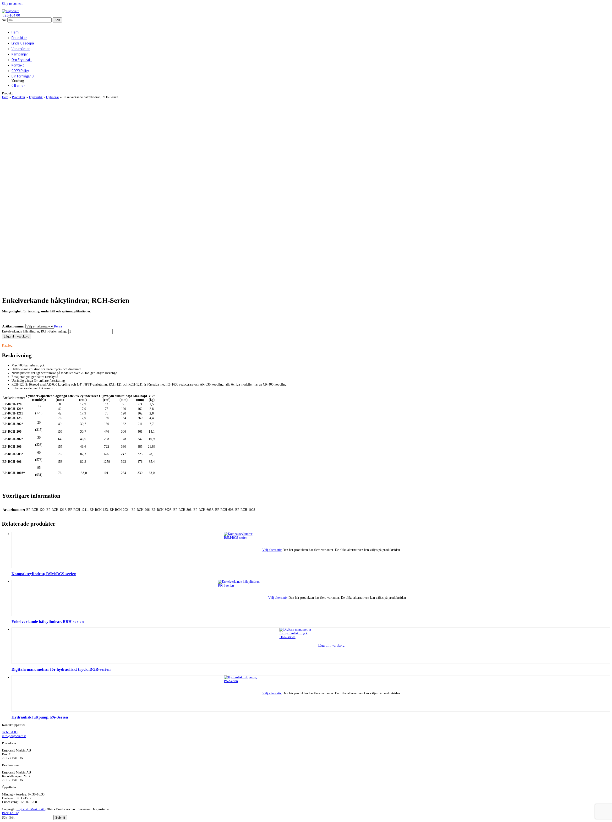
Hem (5, 97)
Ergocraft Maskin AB (30, 809)
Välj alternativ (272, 550)
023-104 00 (11, 15)
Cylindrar (52, 97)
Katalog (7, 345)
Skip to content (12, 3)
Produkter (18, 97)
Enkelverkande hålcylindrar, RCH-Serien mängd (34, 331)
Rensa (58, 326)
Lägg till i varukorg (16, 336)
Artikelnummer (13, 326)
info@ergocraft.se (14, 736)
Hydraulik (36, 97)
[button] (22, 76)
